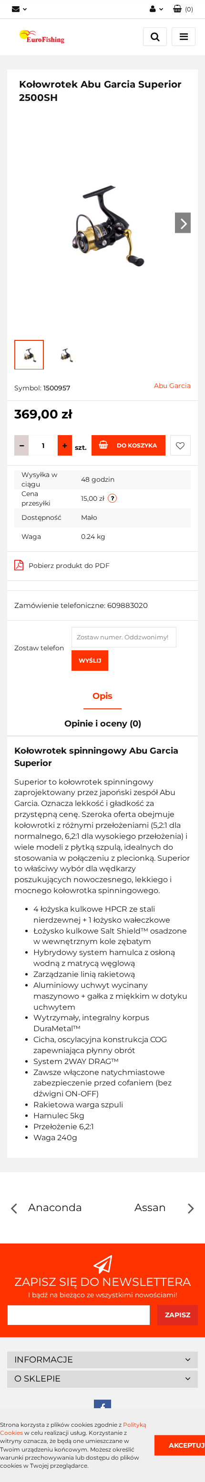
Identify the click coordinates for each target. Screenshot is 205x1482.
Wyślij (90, 660)
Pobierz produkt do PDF (69, 565)
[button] (183, 9)
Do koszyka (137, 445)
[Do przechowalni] (180, 445)
